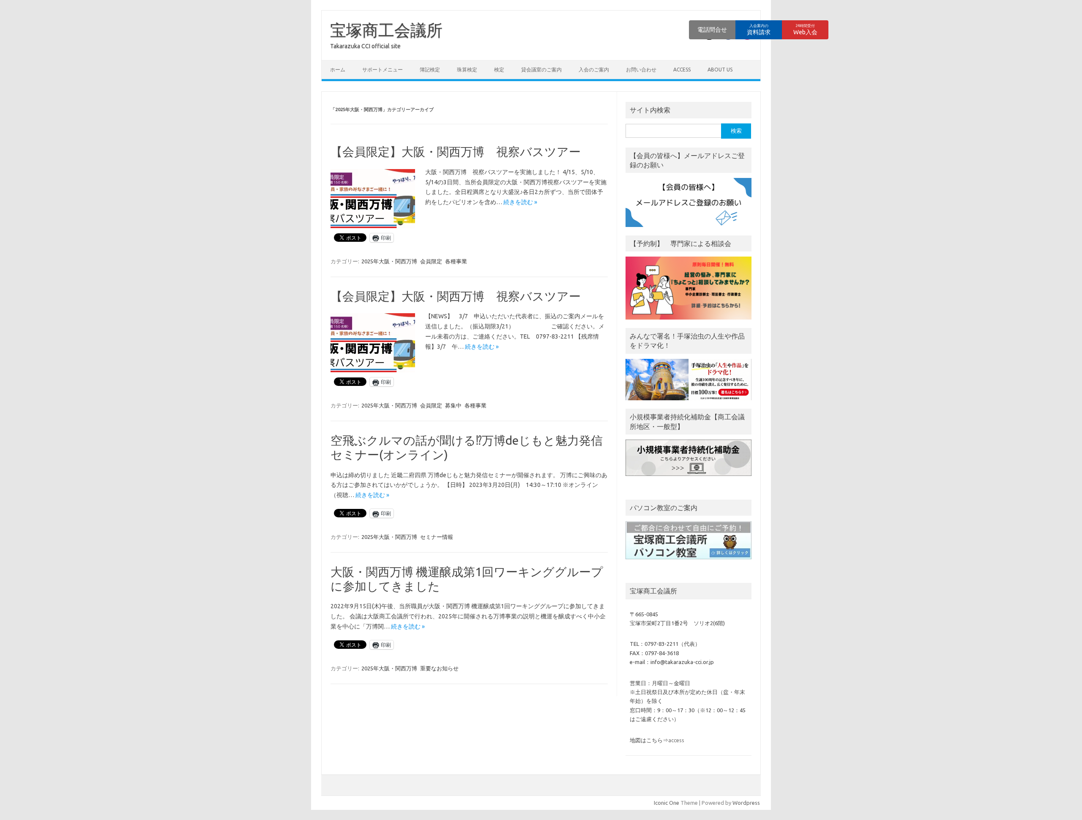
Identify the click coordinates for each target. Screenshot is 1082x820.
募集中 (453, 405)
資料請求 (759, 30)
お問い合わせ (641, 69)
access (682, 69)
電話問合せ (712, 29)
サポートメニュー (382, 69)
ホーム (337, 69)
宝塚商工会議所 (386, 30)
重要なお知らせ (439, 668)
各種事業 (456, 261)
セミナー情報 (436, 537)
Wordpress (746, 803)
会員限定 (431, 261)
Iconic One (666, 803)
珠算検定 (467, 69)
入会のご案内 (594, 69)
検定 (499, 69)
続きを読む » (520, 202)
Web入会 (805, 30)
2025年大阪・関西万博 (389, 261)
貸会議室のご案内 (541, 69)
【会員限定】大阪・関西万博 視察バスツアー (456, 151)
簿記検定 (430, 69)
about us (720, 69)
